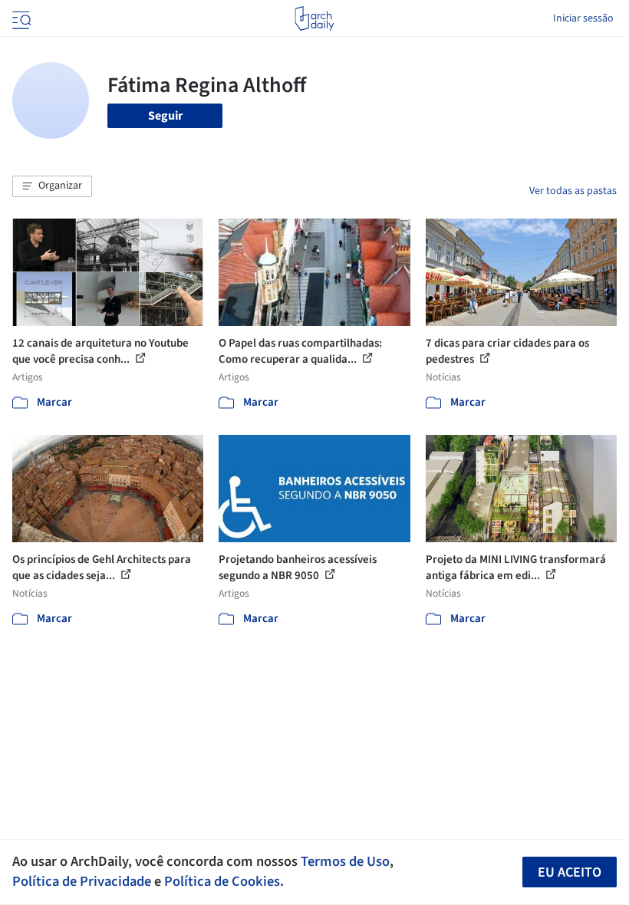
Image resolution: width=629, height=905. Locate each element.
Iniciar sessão (583, 18)
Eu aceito (569, 872)
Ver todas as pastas (573, 191)
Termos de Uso (345, 861)
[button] (52, 186)
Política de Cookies (222, 881)
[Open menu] (20, 18)
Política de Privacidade (81, 881)
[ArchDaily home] (314, 18)
